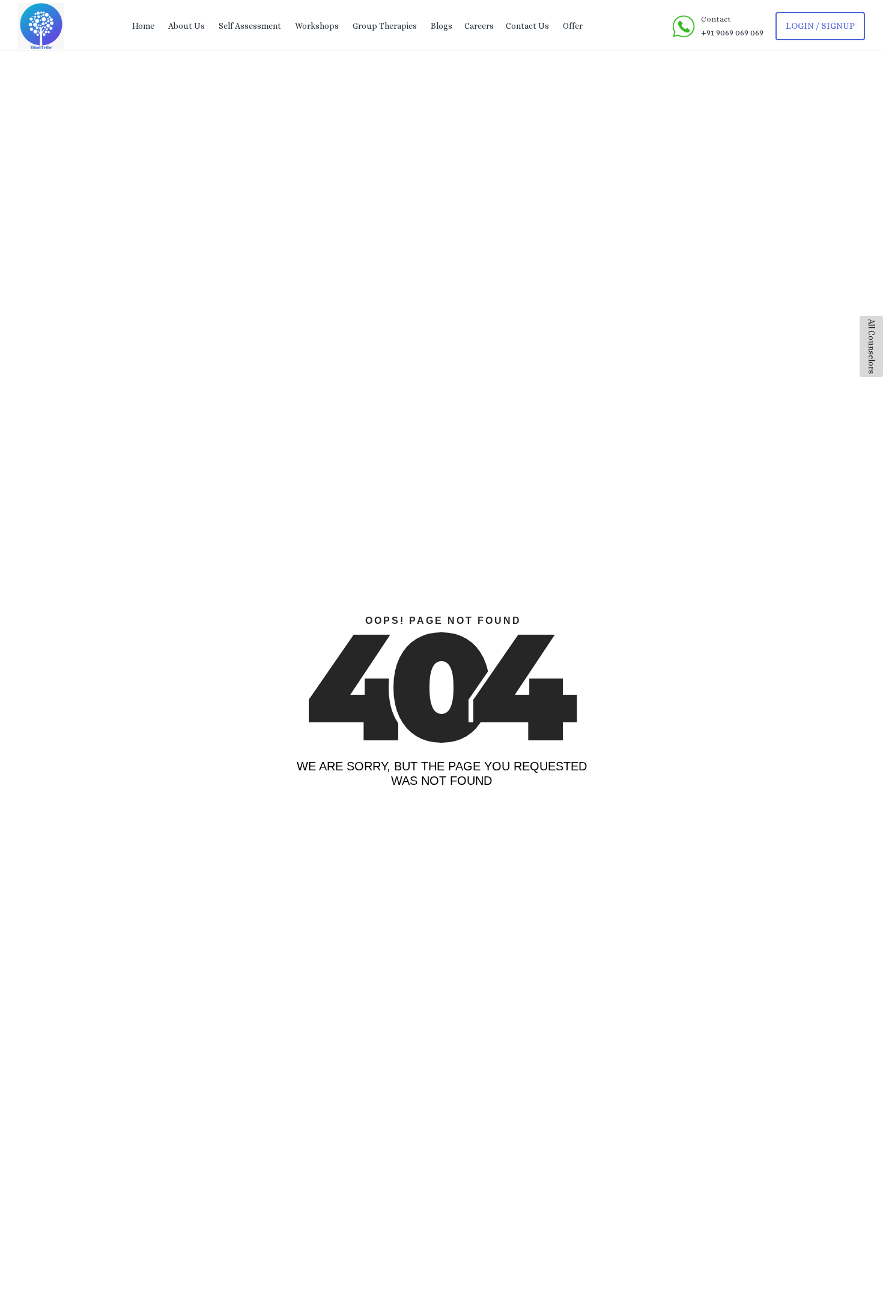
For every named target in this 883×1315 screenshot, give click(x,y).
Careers (479, 26)
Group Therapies (385, 26)
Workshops (317, 26)
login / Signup (820, 25)
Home (143, 26)
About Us (186, 26)
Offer (573, 26)
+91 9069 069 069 (732, 32)
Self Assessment (250, 26)
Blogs (441, 26)
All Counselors (871, 346)
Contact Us (527, 26)
